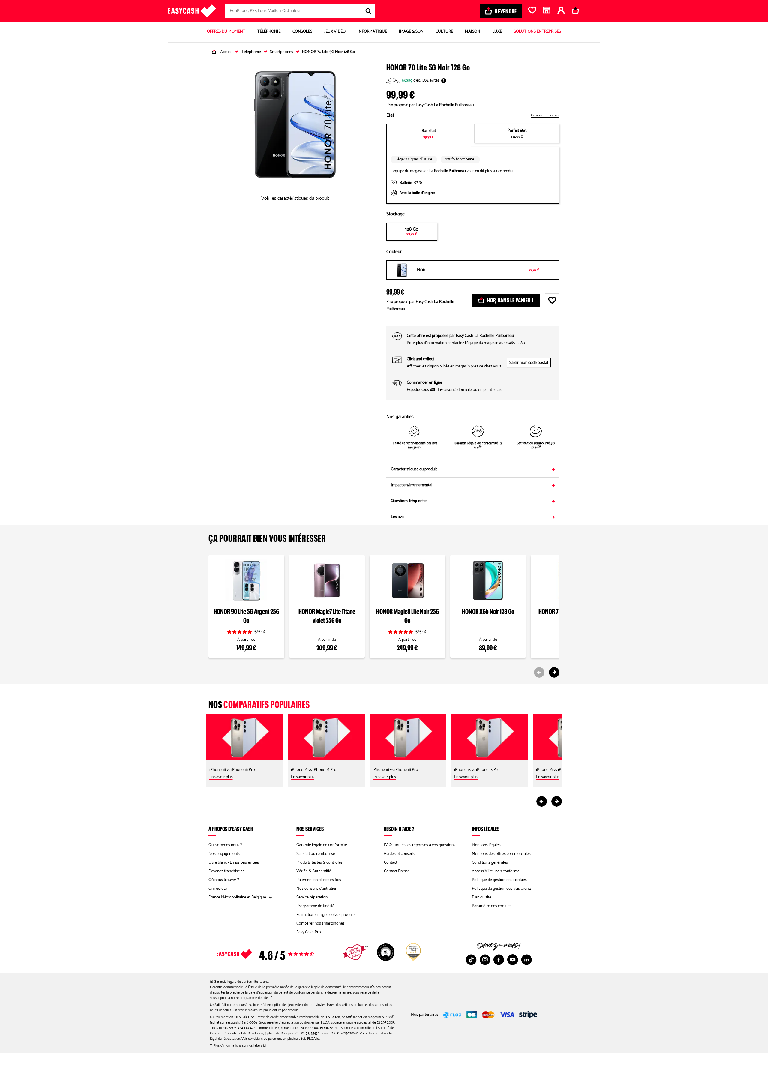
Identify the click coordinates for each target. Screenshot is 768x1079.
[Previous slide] (539, 672)
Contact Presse (397, 871)
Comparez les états (545, 115)
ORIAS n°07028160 (344, 1033)
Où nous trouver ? (223, 880)
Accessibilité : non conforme (496, 871)
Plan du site (481, 897)
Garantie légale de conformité (321, 845)
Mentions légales (486, 845)
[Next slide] (554, 672)
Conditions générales (490, 862)
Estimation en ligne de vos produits (326, 914)
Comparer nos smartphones (320, 923)
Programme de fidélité (315, 906)
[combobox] (300, 11)
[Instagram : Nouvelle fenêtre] (485, 959)
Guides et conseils (399, 853)
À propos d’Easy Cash (230, 828)
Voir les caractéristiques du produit (295, 198)
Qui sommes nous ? (225, 845)
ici (318, 1039)
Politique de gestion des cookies (499, 880)
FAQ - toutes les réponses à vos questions (419, 845)
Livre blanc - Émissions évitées (234, 862)
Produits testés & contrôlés (319, 862)
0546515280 (514, 343)
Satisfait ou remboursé (315, 853)
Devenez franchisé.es (226, 871)
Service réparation (312, 897)
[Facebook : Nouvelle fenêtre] (499, 959)
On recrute (217, 888)
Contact (390, 862)
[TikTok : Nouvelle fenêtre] (471, 959)
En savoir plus (221, 777)
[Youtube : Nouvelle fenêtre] (512, 959)
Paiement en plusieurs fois (318, 880)
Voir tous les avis (276, 954)
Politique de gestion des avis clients (502, 888)
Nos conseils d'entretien (316, 888)
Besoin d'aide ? (399, 828)
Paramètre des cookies (492, 906)
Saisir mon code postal (528, 362)
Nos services (310, 828)
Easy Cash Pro (308, 932)
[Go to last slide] (541, 801)
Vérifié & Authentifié (313, 871)
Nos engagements (224, 853)
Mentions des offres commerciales (501, 853)
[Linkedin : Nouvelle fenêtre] (526, 959)
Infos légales (486, 828)
